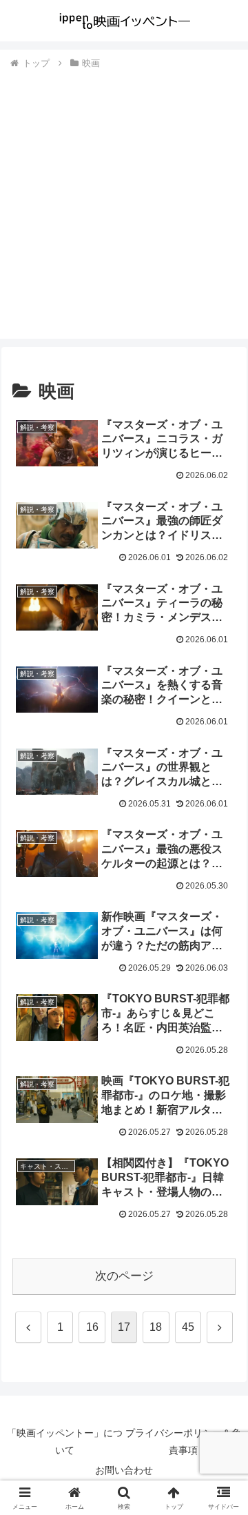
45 (188, 1327)
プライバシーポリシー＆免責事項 (183, 1441)
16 (92, 1327)
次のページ (124, 1276)
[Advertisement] (124, 202)
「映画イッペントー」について (65, 1441)
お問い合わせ (124, 1470)
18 (155, 1327)
